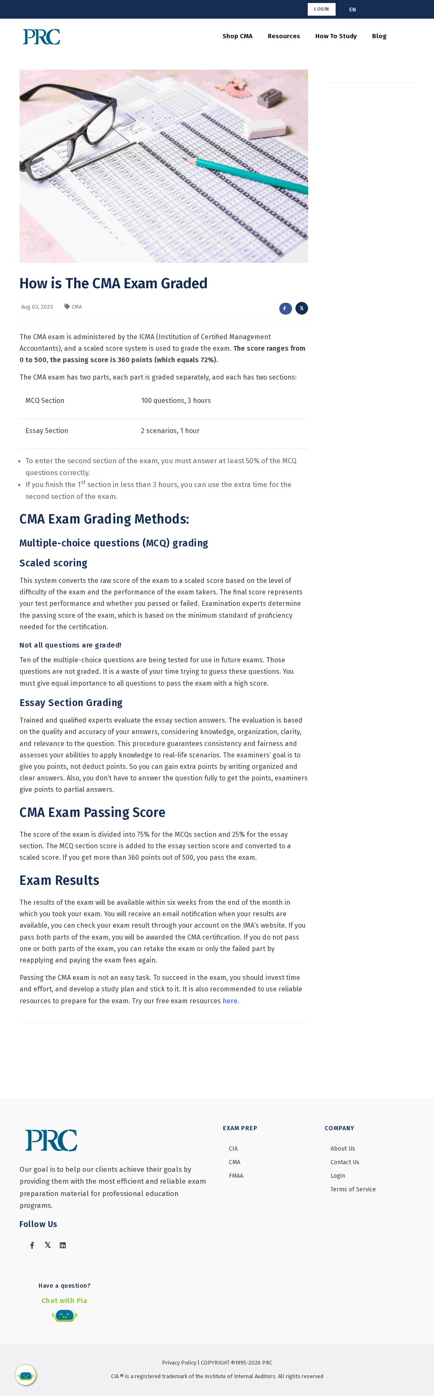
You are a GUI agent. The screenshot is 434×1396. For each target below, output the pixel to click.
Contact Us (345, 1162)
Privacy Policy (180, 1362)
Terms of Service (353, 1189)
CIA (233, 1148)
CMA (77, 307)
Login (321, 9)
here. (231, 1001)
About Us (343, 1148)
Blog (379, 36)
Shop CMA (238, 36)
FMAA (236, 1175)
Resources (284, 36)
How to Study (336, 36)
